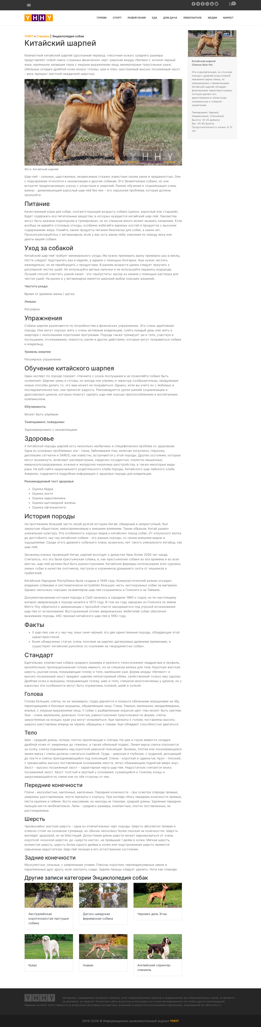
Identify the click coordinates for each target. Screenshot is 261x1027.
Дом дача (170, 17)
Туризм (101, 17)
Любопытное (192, 17)
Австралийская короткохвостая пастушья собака (48, 918)
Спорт (117, 17)
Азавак (88, 965)
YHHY (174, 1021)
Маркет (228, 17)
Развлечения (137, 17)
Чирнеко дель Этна (152, 914)
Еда (154, 17)
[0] (230, 4)
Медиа (212, 17)
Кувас (32, 965)
